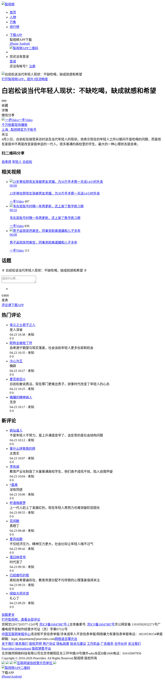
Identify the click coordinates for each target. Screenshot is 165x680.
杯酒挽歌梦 (18, 503)
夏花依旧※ (18, 379)
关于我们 (8, 643)
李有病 (14, 466)
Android (24, 43)
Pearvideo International (16, 648)
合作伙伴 (120, 643)
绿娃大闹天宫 (19, 593)
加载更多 (8, 614)
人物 (13, 17)
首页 (13, 12)
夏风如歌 (16, 539)
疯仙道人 (16, 430)
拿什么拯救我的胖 (22, 448)
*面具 (14, 485)
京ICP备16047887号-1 (54, 624)
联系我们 (21, 643)
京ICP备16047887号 (101, 624)
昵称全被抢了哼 (21, 343)
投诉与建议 (78, 643)
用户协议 (49, 643)
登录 (13, 61)
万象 (13, 22)
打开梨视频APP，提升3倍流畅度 (25, 79)
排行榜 (14, 27)
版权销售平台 (41, 648)
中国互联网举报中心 (16, 634)
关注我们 (134, 643)
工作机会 (93, 643)
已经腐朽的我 (19, 575)
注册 (32, 66)
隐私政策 (62, 643)
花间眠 (14, 521)
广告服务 (107, 643)
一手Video (17, 201)
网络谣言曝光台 (66, 639)
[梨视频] (8, 4)
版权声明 (35, 643)
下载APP (16, 35)
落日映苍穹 (18, 557)
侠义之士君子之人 (22, 325)
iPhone (14, 43)
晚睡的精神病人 (21, 397)
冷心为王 (16, 361)
